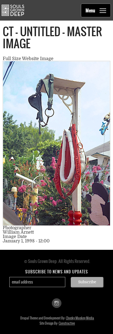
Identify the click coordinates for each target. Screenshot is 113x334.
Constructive (67, 323)
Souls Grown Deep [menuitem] (13, 10)
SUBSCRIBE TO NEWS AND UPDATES (56, 272)
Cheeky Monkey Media (80, 318)
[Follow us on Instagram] (56, 302)
